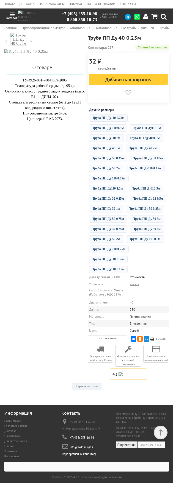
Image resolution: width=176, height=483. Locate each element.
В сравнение (107, 338)
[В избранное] (128, 92)
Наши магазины (52, 4)
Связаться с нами (15, 426)
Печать (160, 339)
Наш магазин (12, 421)
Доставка (27, 4)
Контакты (128, 4)
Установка (10, 451)
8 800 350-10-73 (82, 19)
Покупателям (80, 4)
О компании (105, 4)
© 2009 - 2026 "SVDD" (66, 477)
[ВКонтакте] (133, 339)
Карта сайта (11, 456)
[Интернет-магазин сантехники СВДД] (31, 16)
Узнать (134, 284)
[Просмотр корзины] (154, 17)
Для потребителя (15, 441)
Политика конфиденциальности (101, 477)
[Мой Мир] (146, 339)
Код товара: (97, 47)
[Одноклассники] (140, 339)
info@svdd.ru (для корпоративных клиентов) (79, 450)
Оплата (9, 4)
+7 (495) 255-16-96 (79, 14)
